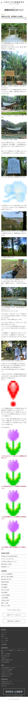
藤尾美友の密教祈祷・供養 (6, 660)
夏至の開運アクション (5, 566)
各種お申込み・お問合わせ (13, 621)
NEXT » (19, 610)
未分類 (25, 19)
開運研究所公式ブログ (5, 676)
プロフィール (4, 642)
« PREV (9, 610)
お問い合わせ (4, 685)
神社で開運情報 (4, 584)
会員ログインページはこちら (14, 614)
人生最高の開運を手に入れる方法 (8, 667)
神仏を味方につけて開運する (7, 673)
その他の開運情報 (4, 597)
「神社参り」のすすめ (5, 671)
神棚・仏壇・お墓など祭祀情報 (7, 576)
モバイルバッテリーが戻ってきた (7, 558)
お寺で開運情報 (4, 587)
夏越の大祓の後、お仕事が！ (6, 564)
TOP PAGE (14, 610)
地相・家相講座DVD (5, 662)
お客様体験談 (4, 644)
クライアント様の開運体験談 (6, 574)
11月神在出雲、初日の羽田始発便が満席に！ (9, 556)
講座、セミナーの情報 (5, 605)
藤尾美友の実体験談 (5, 581)
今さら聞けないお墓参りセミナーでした (9, 561)
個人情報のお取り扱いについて (7, 683)
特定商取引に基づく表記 (6, 681)
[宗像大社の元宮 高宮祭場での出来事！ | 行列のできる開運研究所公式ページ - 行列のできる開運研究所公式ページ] (14, 2)
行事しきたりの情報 (5, 589)
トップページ (4, 632)
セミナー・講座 (4, 640)
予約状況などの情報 (5, 600)
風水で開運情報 (4, 592)
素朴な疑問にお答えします (6, 579)
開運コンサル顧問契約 (5, 653)
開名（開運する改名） (5, 655)
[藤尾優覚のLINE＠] (14, 694)
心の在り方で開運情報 (5, 595)
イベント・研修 (4, 638)
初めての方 (3, 634)
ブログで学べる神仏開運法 (6, 669)
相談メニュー (4, 636)
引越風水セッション (5, 658)
